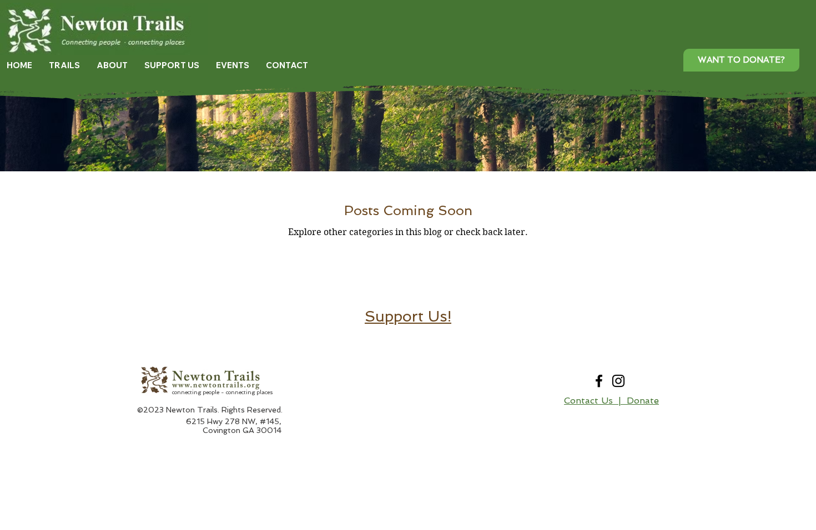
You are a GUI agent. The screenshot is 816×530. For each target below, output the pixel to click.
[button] (64, 65)
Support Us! (408, 316)
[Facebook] (599, 381)
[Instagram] (618, 381)
